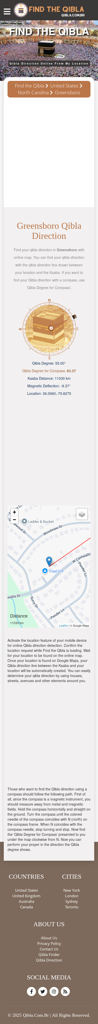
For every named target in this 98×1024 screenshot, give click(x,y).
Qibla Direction (49, 960)
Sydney (71, 901)
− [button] (14, 520)
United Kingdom (26, 895)
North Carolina (33, 92)
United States (64, 85)
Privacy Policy (49, 943)
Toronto (71, 906)
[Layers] (81, 514)
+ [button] (14, 512)
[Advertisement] (49, 154)
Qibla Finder (49, 954)
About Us (49, 937)
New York (71, 890)
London (71, 895)
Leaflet (63, 625)
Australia (26, 901)
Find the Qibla (29, 85)
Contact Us (49, 948)
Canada (26, 906)
